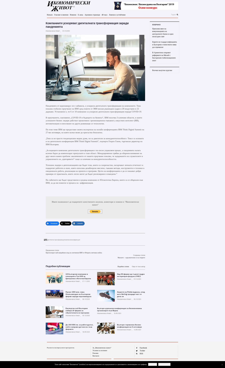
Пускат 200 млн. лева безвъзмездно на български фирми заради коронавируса (78, 294)
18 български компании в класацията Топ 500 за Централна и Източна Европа (78, 276)
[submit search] (177, 14)
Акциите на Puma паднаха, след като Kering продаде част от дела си (131, 294)
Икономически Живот (53, 31)
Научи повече (164, 364)
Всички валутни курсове (162, 70)
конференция (75, 240)
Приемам (152, 364)
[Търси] (160, 14)
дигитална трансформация (56, 240)
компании (68, 240)
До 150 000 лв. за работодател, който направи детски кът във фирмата (79, 327)
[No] (222, 364)
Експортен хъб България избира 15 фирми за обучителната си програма (77, 311)
